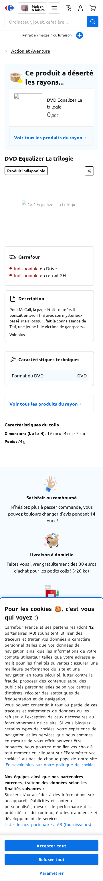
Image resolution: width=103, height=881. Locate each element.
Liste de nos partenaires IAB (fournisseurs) (48, 824)
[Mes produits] (68, 8)
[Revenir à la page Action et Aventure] (7, 50)
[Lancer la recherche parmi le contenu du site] (92, 21)
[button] (54, 8)
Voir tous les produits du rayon (48, 137)
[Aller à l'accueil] (9, 8)
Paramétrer (51, 873)
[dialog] (51, 739)
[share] (89, 170)
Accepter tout (51, 846)
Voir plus (17, 334)
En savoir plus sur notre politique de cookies (51, 764)
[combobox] (51, 21)
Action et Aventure (30, 51)
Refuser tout (51, 859)
